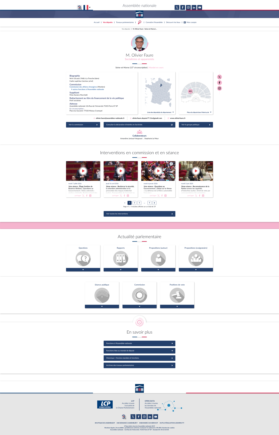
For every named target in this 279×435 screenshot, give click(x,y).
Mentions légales (109, 427)
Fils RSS (159, 427)
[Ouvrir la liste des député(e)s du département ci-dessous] (158, 93)
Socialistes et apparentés (139, 59)
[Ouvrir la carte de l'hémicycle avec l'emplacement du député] (196, 93)
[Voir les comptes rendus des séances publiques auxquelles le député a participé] (102, 295)
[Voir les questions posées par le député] (83, 258)
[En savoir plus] (158, 258)
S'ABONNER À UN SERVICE (148, 423)
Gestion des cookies (168, 427)
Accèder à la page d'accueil (139, 13)
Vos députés (126, 29)
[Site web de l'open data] (161, 404)
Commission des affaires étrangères (83, 87)
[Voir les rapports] (121, 258)
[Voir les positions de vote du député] (177, 295)
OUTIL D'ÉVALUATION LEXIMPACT (171, 423)
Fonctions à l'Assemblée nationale (139, 343)
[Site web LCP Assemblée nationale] (117, 404)
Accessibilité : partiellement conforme (127, 427)
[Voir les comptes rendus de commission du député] (139, 295)
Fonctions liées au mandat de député (139, 351)
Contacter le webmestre (148, 427)
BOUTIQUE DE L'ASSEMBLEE (104, 423)
